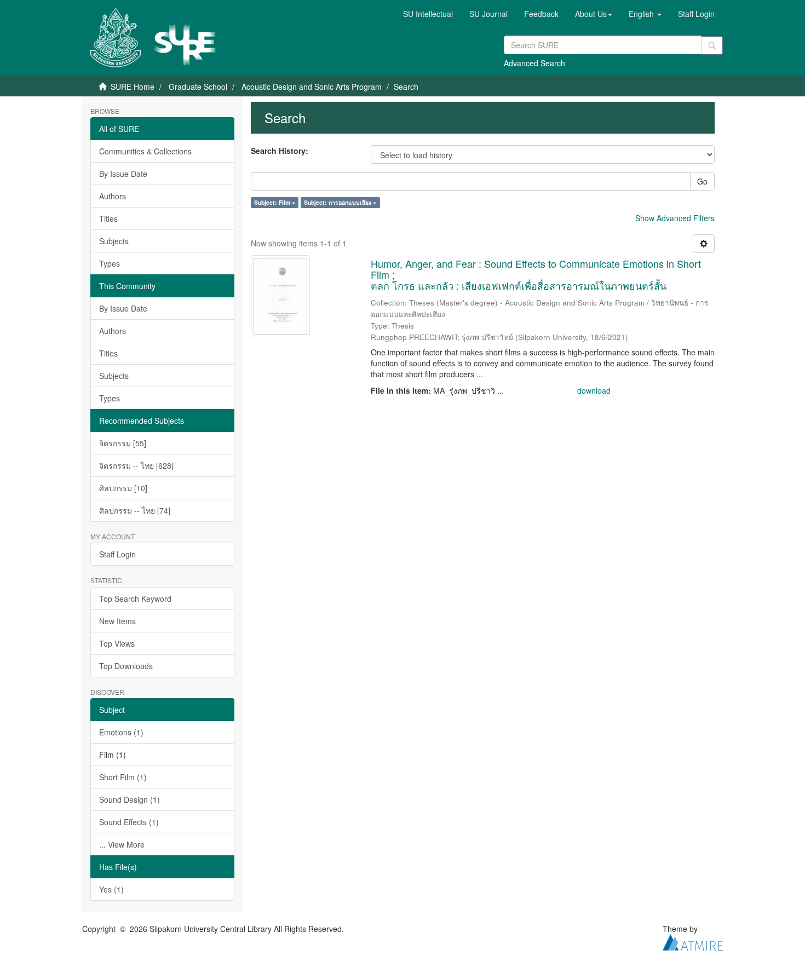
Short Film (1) (123, 777)
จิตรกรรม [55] (122, 443)
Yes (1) (111, 889)
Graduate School (198, 86)
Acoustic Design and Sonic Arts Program (312, 86)
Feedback (541, 13)
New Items (117, 620)
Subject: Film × (274, 202)
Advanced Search (534, 62)
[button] (593, 13)
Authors (112, 196)
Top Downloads (126, 665)
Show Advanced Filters (675, 217)
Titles (108, 218)
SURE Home (132, 86)
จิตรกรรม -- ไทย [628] (136, 465)
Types (109, 263)
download (594, 390)
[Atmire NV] (693, 940)
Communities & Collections (145, 151)
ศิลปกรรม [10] (123, 487)
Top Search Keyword (135, 598)
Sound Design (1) (129, 799)
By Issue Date (123, 173)
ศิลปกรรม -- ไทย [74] (134, 510)
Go (702, 181)
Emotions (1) (121, 732)
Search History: (279, 150)
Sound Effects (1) (129, 821)
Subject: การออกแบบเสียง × (340, 202)
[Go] (712, 45)
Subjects (114, 240)
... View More (122, 844)
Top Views (117, 643)
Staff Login (117, 554)
